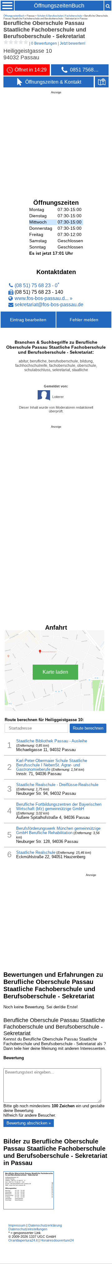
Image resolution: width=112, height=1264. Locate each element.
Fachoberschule (73, 15)
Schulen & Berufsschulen (50, 15)
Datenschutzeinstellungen (27, 1229)
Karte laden (55, 672)
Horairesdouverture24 (57, 1240)
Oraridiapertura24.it (23, 1240)
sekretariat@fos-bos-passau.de (49, 304)
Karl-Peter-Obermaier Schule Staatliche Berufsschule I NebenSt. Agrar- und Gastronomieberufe (51, 765)
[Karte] (102, 82)
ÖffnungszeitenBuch (59, 5)
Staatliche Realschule (35, 852)
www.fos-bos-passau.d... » (43, 298)
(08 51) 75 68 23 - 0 (36, 285)
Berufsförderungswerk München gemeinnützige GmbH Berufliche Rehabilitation (58, 830)
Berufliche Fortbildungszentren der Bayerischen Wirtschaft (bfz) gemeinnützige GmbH (58, 806)
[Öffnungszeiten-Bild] (28, 1208)
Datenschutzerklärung (45, 1225)
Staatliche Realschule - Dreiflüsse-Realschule (57, 785)
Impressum (17, 1225)
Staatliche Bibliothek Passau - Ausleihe (51, 741)
